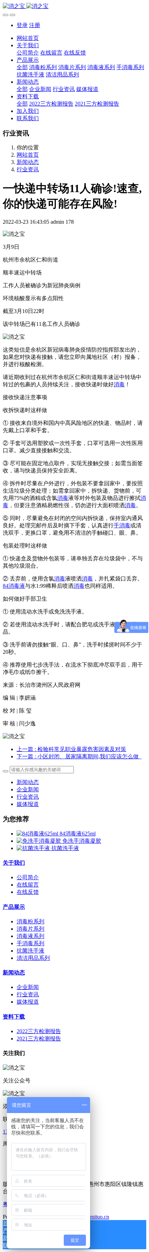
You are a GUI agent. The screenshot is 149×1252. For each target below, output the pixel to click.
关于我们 (14, 863)
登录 (22, 25)
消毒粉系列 (30, 921)
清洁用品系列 (33, 958)
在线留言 (28, 885)
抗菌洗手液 (65, 848)
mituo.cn (99, 1217)
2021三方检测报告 (39, 1038)
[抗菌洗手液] (34, 848)
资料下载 (14, 1017)
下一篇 (79, 756)
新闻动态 (28, 162)
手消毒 (122, 525)
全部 (22, 67)
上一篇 (71, 749)
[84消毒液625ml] (38, 834)
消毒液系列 (30, 936)
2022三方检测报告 (39, 1031)
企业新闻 (28, 789)
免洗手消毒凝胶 (81, 841)
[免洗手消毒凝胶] (39, 841)
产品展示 (14, 907)
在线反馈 (28, 892)
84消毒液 (14, 586)
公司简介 (28, 877)
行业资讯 (28, 169)
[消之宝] (74, 6)
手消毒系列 (30, 943)
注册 (34, 25)
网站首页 (28, 38)
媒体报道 (28, 804)
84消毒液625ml (78, 834)
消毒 (119, 384)
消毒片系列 (30, 929)
